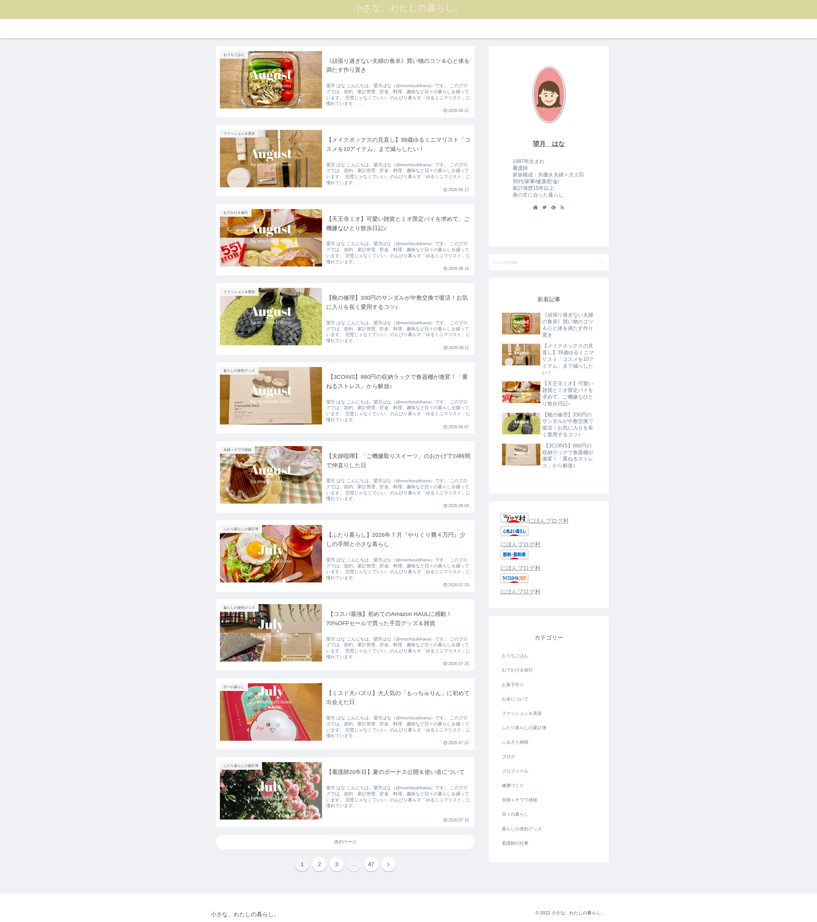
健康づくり (513, 785)
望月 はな (549, 143)
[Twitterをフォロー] (544, 208)
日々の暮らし (515, 814)
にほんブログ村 (548, 521)
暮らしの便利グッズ (522, 828)
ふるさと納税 (515, 742)
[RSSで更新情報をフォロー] (562, 208)
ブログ (508, 756)
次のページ (345, 841)
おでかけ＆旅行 (517, 670)
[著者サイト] (535, 208)
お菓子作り (513, 684)
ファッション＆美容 (522, 713)
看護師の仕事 (515, 843)
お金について (515, 698)
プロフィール (515, 771)
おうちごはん (515, 655)
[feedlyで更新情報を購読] (553, 208)
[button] (602, 262)
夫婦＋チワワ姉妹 (519, 799)
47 (371, 864)
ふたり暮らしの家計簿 (524, 727)
